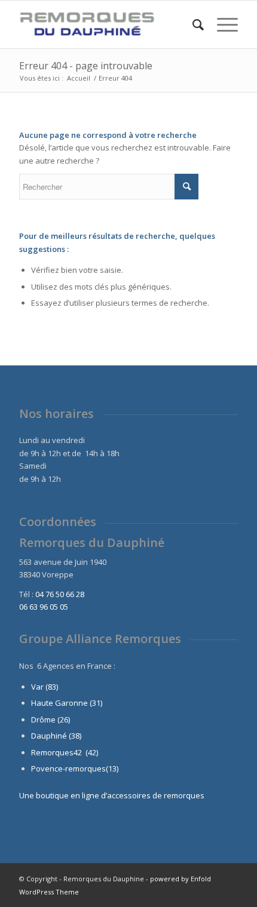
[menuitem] (192, 24)
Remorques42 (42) (64, 752)
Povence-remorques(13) (74, 768)
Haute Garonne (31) (66, 702)
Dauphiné (49, 735)
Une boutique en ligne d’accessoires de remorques (111, 795)
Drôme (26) (50, 719)
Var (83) (44, 686)
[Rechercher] (192, 24)
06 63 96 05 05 (43, 606)
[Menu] (221, 24)
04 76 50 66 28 (59, 594)
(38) (75, 735)
